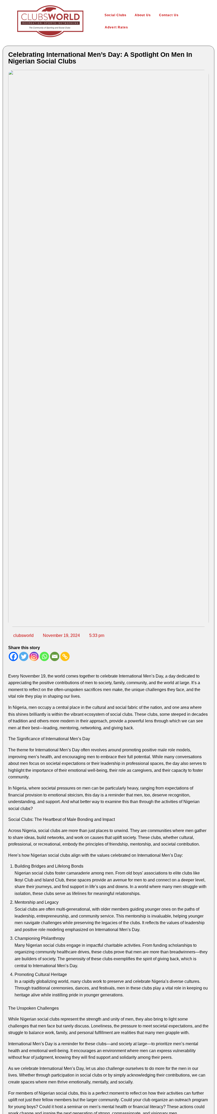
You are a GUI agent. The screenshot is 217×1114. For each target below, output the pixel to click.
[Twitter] (23, 656)
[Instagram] (34, 656)
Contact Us (169, 15)
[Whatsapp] (44, 656)
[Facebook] (13, 656)
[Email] (54, 656)
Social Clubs (115, 15)
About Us (143, 15)
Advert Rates (116, 27)
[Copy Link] (65, 656)
